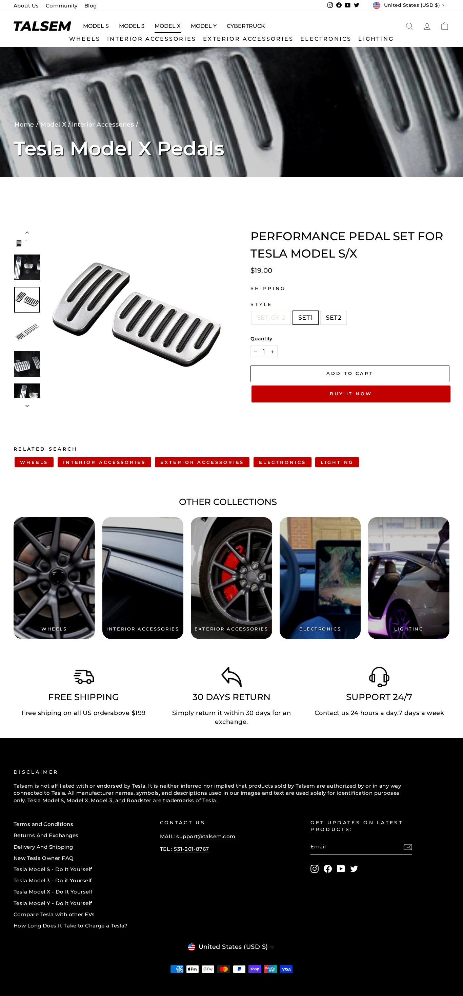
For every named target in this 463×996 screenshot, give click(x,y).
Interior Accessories (151, 39)
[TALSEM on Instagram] (314, 869)
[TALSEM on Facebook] (328, 869)
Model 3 (131, 26)
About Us (26, 5)
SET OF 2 (271, 317)
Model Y (204, 26)
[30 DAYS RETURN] (231, 679)
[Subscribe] (407, 847)
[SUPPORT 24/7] (379, 679)
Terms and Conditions (43, 824)
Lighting (376, 39)
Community (62, 5)
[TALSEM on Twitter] (354, 869)
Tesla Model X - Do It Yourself (53, 891)
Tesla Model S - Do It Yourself (53, 869)
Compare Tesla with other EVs (54, 914)
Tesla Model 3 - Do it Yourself (53, 880)
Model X (168, 26)
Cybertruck (246, 26)
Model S (96, 26)
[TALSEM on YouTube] (341, 869)
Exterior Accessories (248, 39)
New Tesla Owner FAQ (44, 858)
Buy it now (351, 393)
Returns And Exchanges (46, 835)
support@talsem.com (205, 836)
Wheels (84, 39)
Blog (90, 5)
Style (261, 304)
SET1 (305, 317)
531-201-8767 (191, 849)
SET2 (333, 317)
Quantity (261, 339)
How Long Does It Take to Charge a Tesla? (70, 925)
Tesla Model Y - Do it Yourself (53, 903)
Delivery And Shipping (43, 847)
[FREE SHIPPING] (84, 679)
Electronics (325, 39)
